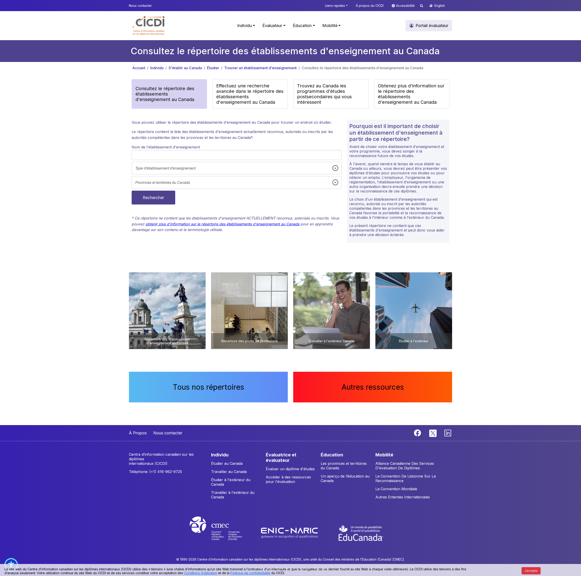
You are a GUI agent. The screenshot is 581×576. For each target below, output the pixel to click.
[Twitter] (433, 432)
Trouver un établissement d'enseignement (260, 68)
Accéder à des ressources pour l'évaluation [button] (288, 479)
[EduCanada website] (360, 532)
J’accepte (531, 570)
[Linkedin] (447, 432)
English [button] (439, 5)
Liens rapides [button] (335, 5)
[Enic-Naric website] (290, 532)
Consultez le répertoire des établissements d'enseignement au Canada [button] (164, 94)
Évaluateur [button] (272, 25)
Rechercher (153, 197)
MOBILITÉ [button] (384, 455)
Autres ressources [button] (373, 387)
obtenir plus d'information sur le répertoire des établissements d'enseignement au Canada (222, 224)
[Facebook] (418, 432)
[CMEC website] (221, 532)
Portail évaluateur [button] (432, 25)
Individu (157, 68)
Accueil (138, 68)
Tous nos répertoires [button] (208, 387)
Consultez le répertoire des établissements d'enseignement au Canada (362, 68)
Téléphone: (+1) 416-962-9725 (155, 471)
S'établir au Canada (185, 68)
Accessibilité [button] (406, 5)
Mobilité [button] (329, 25)
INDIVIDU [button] (220, 455)
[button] (149, 26)
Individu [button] (244, 25)
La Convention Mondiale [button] (396, 489)
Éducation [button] (302, 25)
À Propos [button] (138, 433)
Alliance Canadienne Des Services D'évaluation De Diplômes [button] (404, 465)
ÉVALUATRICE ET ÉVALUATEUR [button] (281, 457)
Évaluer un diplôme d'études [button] (290, 469)
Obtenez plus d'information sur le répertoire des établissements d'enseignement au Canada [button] (411, 94)
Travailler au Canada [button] (229, 471)
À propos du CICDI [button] (370, 5)
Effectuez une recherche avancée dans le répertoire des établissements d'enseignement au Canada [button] (249, 94)
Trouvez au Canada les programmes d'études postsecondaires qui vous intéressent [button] (324, 94)
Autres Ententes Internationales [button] (402, 497)
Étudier (213, 68)
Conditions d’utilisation (200, 573)
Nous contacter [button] (140, 5)
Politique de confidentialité (250, 573)
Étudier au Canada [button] (227, 463)
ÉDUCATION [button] (332, 455)
